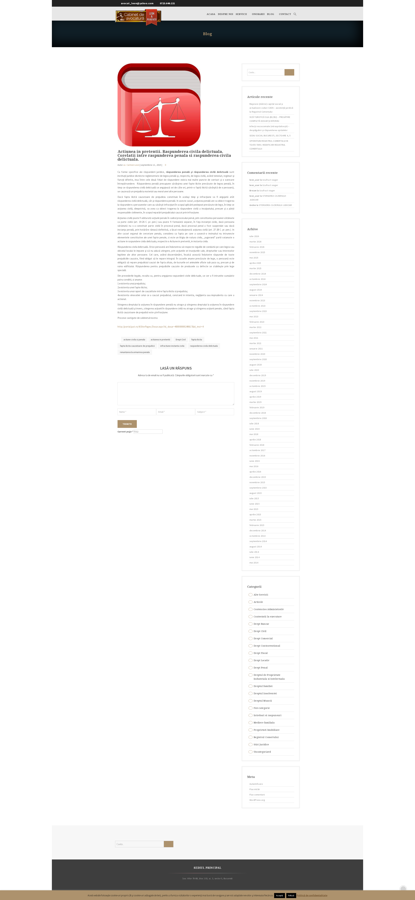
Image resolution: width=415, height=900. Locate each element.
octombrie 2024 (257, 279)
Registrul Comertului (266, 737)
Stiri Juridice (261, 744)
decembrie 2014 (257, 530)
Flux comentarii (257, 794)
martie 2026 (255, 241)
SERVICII (242, 14)
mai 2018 (253, 434)
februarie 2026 (256, 246)
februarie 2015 (256, 525)
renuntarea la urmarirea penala (135, 352)
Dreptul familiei (263, 686)
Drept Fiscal (261, 653)
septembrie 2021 (258, 332)
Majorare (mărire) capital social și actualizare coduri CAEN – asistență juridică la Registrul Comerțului (271, 107)
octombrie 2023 (257, 305)
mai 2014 (253, 562)
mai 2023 (253, 316)
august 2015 (255, 493)
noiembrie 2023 (257, 300)
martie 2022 (255, 327)
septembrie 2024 (258, 284)
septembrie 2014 (258, 541)
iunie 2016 (254, 460)
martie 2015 (255, 519)
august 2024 (255, 289)
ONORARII (258, 14)
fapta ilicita (196, 339)
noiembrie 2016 (257, 455)
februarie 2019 (256, 407)
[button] (295, 14)
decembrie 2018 (257, 412)
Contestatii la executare (268, 616)
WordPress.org (257, 800)
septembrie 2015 (258, 487)
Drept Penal (261, 667)
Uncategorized (262, 752)
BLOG (271, 14)
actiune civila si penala (134, 339)
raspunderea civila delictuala (204, 345)
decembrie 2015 (257, 477)
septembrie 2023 (258, 311)
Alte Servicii (261, 594)
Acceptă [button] (279, 895)
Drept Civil (181, 339)
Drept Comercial (263, 638)
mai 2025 (253, 257)
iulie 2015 (254, 498)
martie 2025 (255, 268)
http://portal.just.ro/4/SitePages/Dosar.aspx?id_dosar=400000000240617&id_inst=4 (160, 326)
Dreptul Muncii (263, 700)
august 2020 (255, 364)
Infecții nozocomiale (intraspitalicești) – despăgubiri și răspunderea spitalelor (269, 128)
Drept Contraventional (267, 645)
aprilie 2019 (255, 396)
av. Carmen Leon (131, 164)
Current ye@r (125, 431)
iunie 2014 (254, 557)
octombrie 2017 (257, 450)
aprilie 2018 (255, 439)
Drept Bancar (261, 624)
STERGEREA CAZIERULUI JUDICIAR (275, 205)
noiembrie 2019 (257, 380)
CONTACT (285, 14)
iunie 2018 (254, 428)
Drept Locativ (261, 660)
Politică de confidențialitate (312, 895)
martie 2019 (255, 402)
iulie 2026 (254, 236)
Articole (258, 602)
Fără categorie (262, 708)
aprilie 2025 (255, 263)
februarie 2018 (256, 444)
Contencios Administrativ (269, 609)
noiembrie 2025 (257, 252)
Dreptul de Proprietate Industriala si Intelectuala (269, 677)
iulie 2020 (254, 370)
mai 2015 (253, 509)
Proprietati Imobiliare (267, 730)
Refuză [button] (291, 895)
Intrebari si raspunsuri (267, 715)
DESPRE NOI (225, 14)
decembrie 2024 (257, 273)
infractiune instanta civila (172, 345)
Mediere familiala (264, 722)
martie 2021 (255, 343)
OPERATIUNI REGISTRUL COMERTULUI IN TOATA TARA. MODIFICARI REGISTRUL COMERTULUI (268, 144)
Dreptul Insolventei (265, 693)
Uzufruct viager (270, 179)
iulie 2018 (254, 423)
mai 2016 (253, 466)
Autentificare (256, 783)
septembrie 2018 (258, 418)
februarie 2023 (256, 321)
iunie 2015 (254, 503)
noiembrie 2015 (257, 482)
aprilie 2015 (255, 514)
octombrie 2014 (257, 535)
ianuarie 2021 (256, 348)
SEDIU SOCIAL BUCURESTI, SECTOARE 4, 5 (269, 135)
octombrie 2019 (257, 386)
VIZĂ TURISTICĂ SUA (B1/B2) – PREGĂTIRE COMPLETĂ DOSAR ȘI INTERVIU (269, 119)
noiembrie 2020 (257, 353)
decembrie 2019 (257, 375)
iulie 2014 (254, 551)
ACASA (211, 14)
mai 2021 (253, 337)
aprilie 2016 (255, 471)
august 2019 (255, 391)
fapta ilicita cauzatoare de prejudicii (137, 345)
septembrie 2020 (258, 359)
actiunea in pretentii (160, 339)
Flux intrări (254, 789)
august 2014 (255, 546)
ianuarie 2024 (256, 295)
